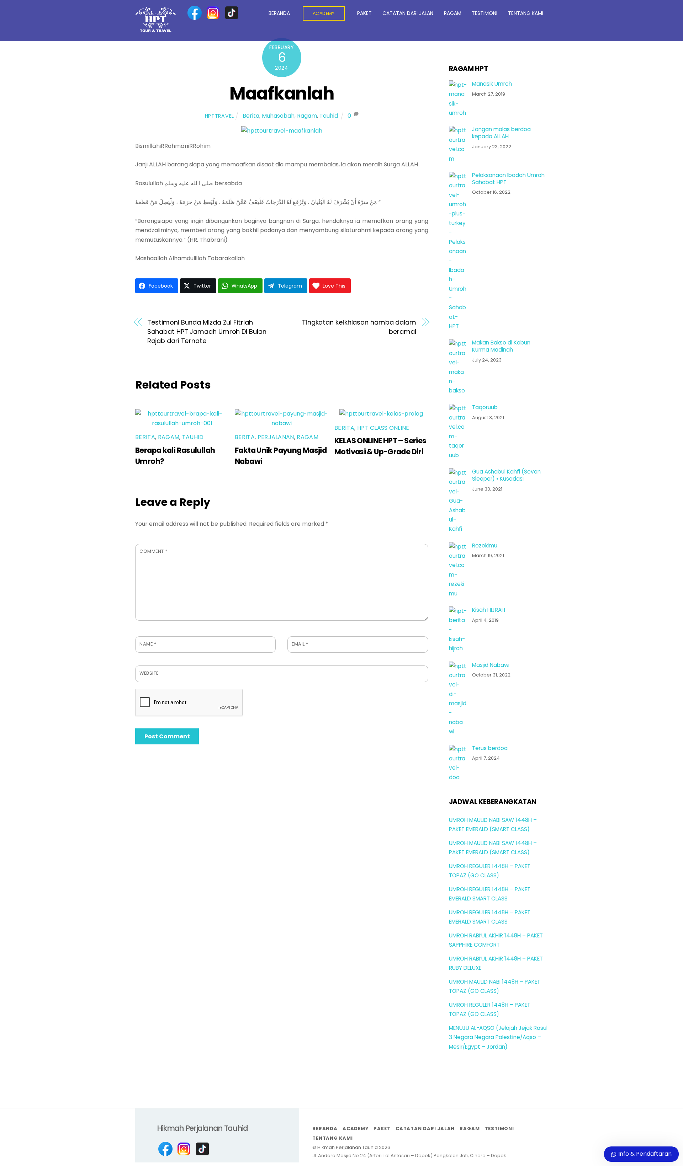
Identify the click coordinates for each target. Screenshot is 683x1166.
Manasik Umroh (492, 83)
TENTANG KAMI (525, 13)
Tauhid (328, 116)
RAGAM (452, 13)
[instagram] (213, 12)
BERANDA (279, 13)
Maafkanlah (281, 93)
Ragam (307, 116)
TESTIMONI (484, 13)
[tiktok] (231, 12)
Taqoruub (485, 407)
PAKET (364, 13)
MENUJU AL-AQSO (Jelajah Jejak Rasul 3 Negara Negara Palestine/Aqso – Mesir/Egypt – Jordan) (498, 1037)
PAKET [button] (382, 1128)
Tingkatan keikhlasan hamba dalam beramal (359, 327)
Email (300, 644)
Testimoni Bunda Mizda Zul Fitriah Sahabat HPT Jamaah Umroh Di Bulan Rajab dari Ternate (206, 332)
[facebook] (194, 12)
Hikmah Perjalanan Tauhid (347, 1147)
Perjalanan (276, 437)
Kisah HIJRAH (488, 610)
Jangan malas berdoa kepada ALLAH (501, 133)
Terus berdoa (490, 748)
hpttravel (219, 115)
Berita (251, 116)
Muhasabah (278, 116)
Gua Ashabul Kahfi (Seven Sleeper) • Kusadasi (506, 475)
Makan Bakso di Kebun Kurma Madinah (501, 346)
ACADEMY (324, 13)
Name (147, 644)
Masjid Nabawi (490, 665)
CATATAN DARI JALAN (407, 13)
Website (149, 673)
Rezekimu (484, 545)
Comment (153, 551)
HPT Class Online (383, 428)
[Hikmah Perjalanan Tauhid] (155, 29)
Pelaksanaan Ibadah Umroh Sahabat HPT (508, 179)
